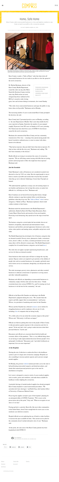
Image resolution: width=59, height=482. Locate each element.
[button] (2, 5)
